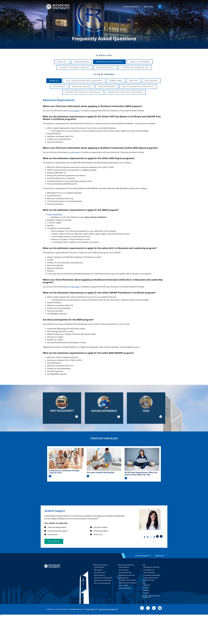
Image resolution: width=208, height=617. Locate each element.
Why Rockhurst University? (151, 567)
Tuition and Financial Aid (150, 578)
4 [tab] (155, 537)
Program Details (105, 67)
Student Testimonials (125, 588)
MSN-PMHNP (59, 86)
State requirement (54, 214)
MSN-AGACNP (151, 80)
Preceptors (145, 593)
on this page (73, 110)
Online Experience (123, 578)
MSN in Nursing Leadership (102, 583)
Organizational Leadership (127, 575)
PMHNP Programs (99, 575)
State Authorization (149, 572)
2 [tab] (148, 537)
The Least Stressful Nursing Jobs (100, 472)
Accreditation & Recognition (151, 575)
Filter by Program (104, 74)
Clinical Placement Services (74, 67)
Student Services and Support (127, 583)
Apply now (159, 555)
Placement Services (148, 580)
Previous (157, 536)
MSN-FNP (133, 80)
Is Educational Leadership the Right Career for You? (64, 472)
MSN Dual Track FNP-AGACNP (103, 578)
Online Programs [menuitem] (130, 7)
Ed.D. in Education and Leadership (84, 80)
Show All (62, 62)
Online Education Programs (126, 565)
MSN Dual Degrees (82, 86)
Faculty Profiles (123, 585)
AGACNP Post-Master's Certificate (83, 92)
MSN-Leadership (106, 86)
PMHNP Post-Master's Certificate (125, 92)
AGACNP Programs (100, 572)
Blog (143, 583)
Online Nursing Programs (100, 565)
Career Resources (148, 570)
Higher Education (124, 567)
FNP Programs (98, 570)
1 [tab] (145, 537)
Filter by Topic (104, 55)
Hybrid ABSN (115, 80)
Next (161, 536)
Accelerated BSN (99, 567)
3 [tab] (151, 537)
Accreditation (81, 62)
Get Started (145, 588)
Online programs (142, 555)
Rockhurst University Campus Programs (151, 596)
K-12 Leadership (123, 570)
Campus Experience (140, 62)
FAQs (143, 565)
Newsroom (146, 585)
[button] (53, 541)
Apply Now (145, 590)
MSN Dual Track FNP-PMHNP (102, 580)
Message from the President (127, 580)
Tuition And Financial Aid (135, 67)
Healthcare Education (125, 572)
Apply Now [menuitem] (148, 7)
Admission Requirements (109, 62)
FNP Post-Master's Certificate (138, 86)
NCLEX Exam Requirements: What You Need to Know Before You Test (141, 473)
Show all (54, 80)
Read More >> (50, 476)
